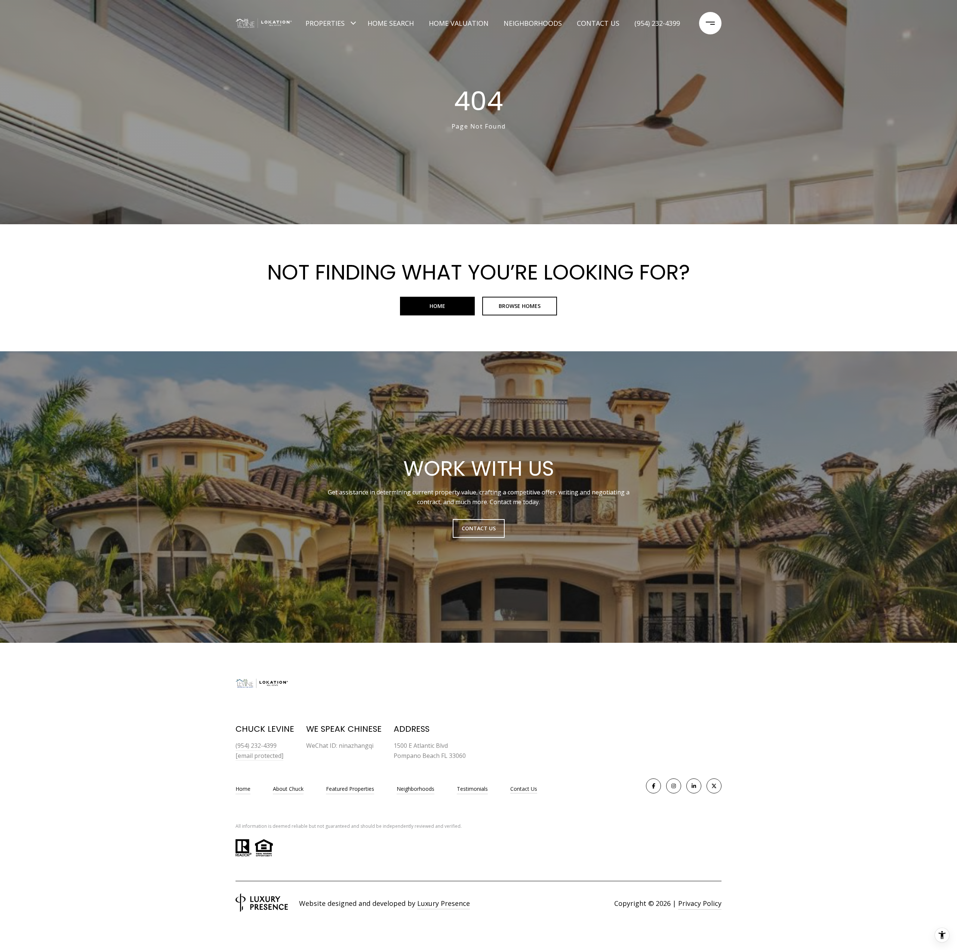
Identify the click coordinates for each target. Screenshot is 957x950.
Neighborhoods (533, 23)
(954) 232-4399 (657, 23)
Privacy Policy (699, 903)
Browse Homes (520, 305)
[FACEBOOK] (653, 785)
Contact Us (523, 789)
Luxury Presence (443, 903)
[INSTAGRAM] (673, 785)
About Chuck (288, 788)
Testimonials (472, 788)
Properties (325, 23)
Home (437, 305)
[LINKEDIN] (693, 785)
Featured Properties (350, 788)
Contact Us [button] (479, 528)
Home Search (390, 23)
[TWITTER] (714, 785)
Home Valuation (459, 23)
